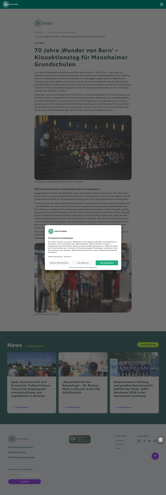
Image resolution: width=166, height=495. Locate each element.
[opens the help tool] (160, 440)
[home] (10, 4)
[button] (162, 4)
